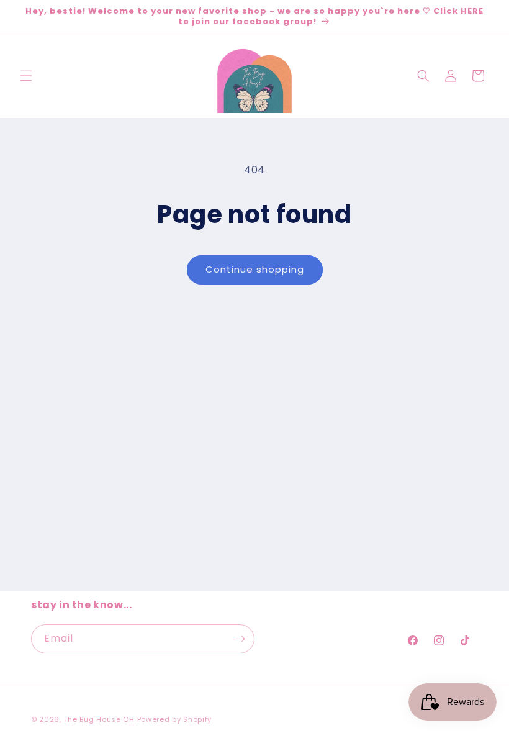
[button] (26, 75)
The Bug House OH (99, 719)
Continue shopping (254, 269)
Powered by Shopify (174, 719)
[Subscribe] (240, 638)
